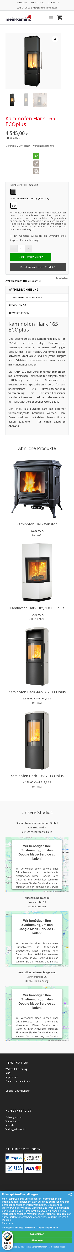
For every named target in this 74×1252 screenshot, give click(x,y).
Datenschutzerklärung (18, 1081)
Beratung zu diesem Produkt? (38, 267)
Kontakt (10, 1125)
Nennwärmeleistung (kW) (27, 198)
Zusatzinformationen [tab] (25, 297)
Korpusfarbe (18, 185)
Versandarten (13, 1121)
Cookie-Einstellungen (18, 1090)
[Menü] (51, 17)
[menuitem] (22, 2)
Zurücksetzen (62, 278)
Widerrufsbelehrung (16, 1069)
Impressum (12, 1077)
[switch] (7, 1247)
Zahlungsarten (14, 1117)
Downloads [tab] (17, 305)
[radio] (13, 191)
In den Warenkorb (31, 257)
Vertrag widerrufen (16, 1129)
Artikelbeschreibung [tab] (23, 289)
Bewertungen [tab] (19, 313)
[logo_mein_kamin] (31, 17)
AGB (8, 1073)
